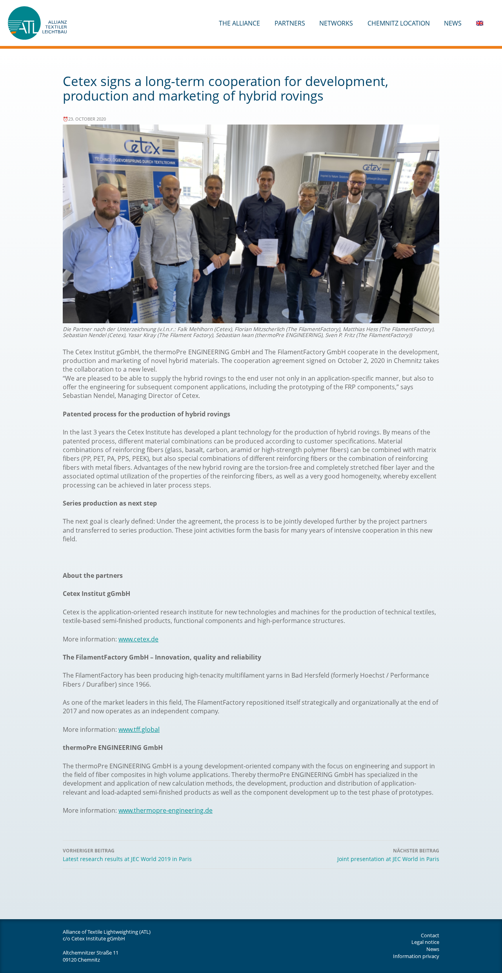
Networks (336, 23)
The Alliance (239, 23)
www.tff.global (139, 729)
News (453, 23)
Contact (430, 935)
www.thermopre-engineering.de (165, 810)
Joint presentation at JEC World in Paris (388, 855)
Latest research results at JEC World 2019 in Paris (127, 855)
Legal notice (425, 942)
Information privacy (416, 956)
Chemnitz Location (398, 23)
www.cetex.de (138, 639)
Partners (290, 23)
